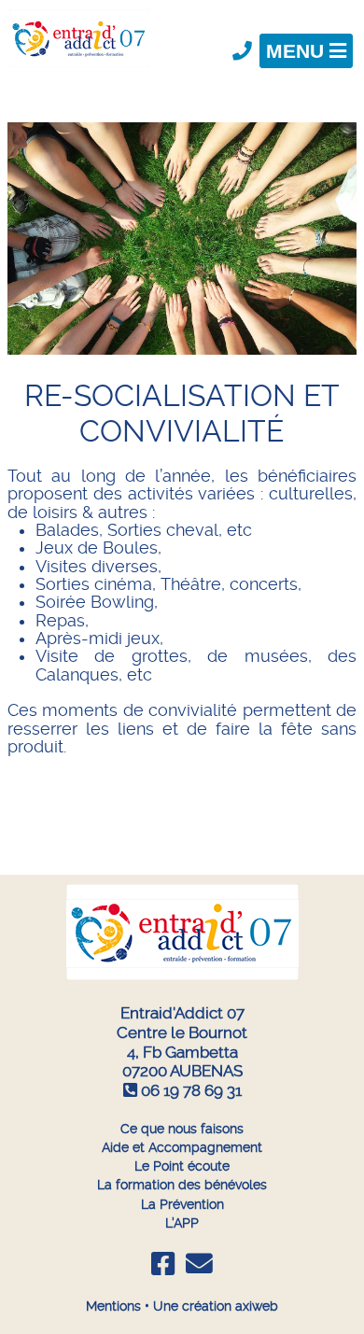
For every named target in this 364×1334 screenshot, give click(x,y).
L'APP (182, 1222)
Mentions (113, 1306)
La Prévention (182, 1204)
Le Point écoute (182, 1165)
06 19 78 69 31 (191, 1090)
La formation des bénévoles (182, 1184)
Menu (297, 51)
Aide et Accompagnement (182, 1147)
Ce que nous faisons (182, 1128)
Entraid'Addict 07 (182, 1013)
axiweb (256, 1306)
